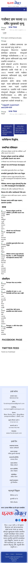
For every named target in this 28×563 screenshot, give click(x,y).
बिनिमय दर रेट (14, 495)
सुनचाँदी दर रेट (14, 499)
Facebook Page (12, 339)
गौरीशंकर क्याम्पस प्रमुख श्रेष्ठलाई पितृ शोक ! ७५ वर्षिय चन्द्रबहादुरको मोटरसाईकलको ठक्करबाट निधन (13, 186)
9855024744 (14, 398)
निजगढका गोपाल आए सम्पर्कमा (13, 282)
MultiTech (14, 561)
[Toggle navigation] (24, 9)
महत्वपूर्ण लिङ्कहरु (14, 490)
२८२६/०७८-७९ (14, 422)
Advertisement (19, 554)
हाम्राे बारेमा (14, 391)
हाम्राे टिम (14, 441)
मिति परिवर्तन (14, 502)
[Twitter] (19, 520)
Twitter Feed (10, 348)
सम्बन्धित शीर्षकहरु (10, 147)
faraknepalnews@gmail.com (14, 403)
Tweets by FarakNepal (8, 352)
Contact (12, 554)
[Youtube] (22, 520)
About (7, 554)
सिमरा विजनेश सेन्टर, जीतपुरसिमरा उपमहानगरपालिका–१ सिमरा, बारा (14, 415)
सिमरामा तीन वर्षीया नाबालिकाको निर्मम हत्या (13, 192)
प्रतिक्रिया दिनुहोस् (10, 139)
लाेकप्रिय (6, 279)
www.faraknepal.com (14, 433)
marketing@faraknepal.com (14, 409)
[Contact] (25, 520)
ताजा (4, 207)
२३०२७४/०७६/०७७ (14, 427)
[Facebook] (16, 520)
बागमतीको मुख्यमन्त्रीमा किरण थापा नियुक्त (13, 173)
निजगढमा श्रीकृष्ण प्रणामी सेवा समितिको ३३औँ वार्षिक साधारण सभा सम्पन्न (15, 212)
